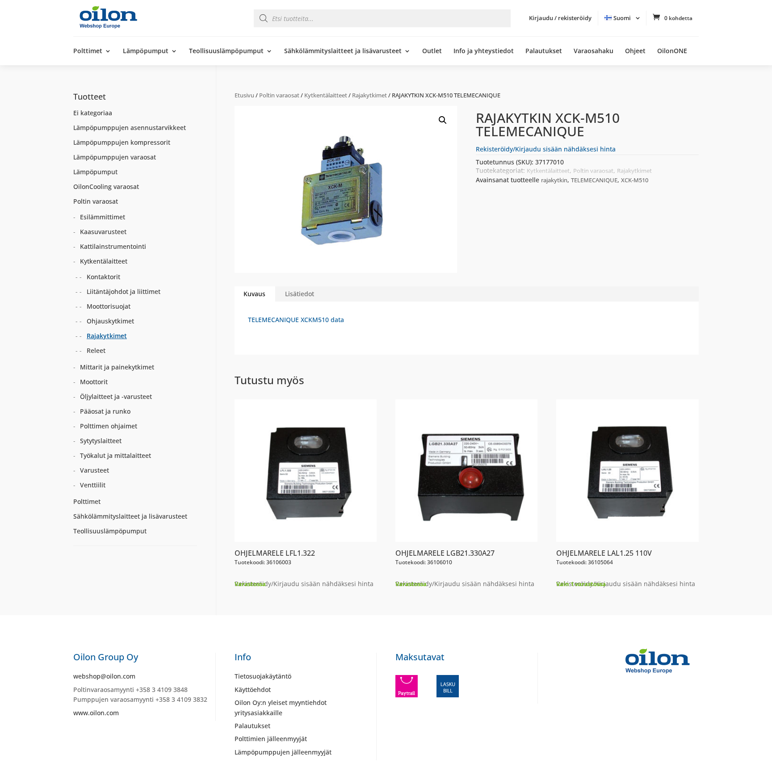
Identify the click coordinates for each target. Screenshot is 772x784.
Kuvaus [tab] (254, 293)
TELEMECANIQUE (594, 180)
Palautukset (543, 51)
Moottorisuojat (108, 306)
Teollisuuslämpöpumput (226, 51)
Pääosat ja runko (105, 411)
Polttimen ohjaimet (108, 426)
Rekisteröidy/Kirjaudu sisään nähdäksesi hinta (546, 149)
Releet (96, 350)
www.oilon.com (96, 713)
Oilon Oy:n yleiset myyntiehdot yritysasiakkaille (281, 707)
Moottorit (94, 381)
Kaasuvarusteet (103, 231)
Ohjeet (635, 51)
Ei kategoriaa (92, 113)
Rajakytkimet (369, 95)
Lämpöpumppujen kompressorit (121, 142)
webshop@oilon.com (104, 676)
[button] (443, 120)
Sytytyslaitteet (101, 440)
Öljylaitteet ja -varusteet (116, 396)
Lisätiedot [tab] (299, 293)
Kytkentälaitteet (325, 95)
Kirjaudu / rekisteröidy (560, 18)
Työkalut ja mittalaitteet (115, 455)
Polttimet (87, 51)
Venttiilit (92, 485)
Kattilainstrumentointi (113, 246)
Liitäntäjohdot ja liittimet (123, 291)
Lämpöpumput (145, 51)
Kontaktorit (103, 277)
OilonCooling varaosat (106, 186)
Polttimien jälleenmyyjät (271, 738)
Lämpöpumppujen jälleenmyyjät (283, 752)
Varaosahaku (593, 51)
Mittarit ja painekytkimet (117, 367)
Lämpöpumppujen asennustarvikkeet (129, 127)
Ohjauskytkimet (110, 321)
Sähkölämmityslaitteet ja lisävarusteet (343, 51)
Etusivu (244, 95)
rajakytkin (554, 180)
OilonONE (672, 51)
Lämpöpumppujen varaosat (114, 157)
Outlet (432, 51)
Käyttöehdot (253, 689)
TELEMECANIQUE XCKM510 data (296, 319)
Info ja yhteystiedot (483, 51)
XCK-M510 (634, 180)
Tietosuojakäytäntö (263, 676)
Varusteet (94, 470)
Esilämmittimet (102, 217)
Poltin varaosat (279, 95)
